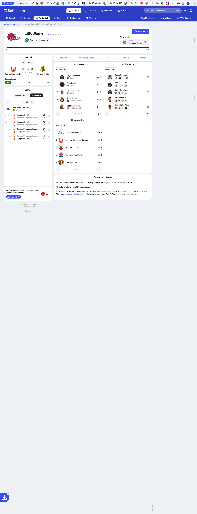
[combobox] (44, 40)
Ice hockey (75, 18)
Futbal (12, 18)
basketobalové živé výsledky (73, 194)
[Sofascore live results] (14, 10)
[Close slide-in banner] (8, 493)
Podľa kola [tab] (36, 95)
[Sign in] (191, 10)
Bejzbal (27, 18)
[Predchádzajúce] (17, 3)
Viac (89, 18)
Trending (9, 3)
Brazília (16, 24)
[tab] (63, 58)
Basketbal (43, 18)
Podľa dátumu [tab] (21, 95)
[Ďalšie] (194, 3)
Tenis (59, 18)
